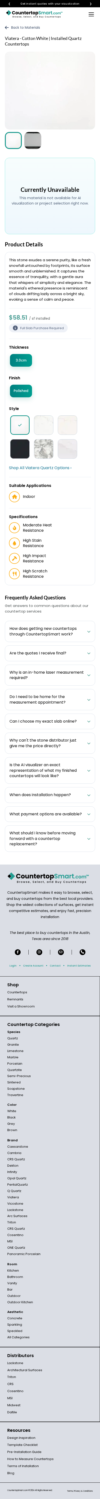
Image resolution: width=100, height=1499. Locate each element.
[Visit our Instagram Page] (39, 952)
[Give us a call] (82, 952)
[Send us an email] (61, 952)
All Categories (18, 1337)
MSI (10, 1241)
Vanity (12, 1283)
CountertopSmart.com (17, 1490)
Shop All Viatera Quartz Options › (40, 468)
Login (13, 966)
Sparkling (14, 1324)
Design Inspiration (21, 1437)
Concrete (14, 1318)
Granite (13, 1044)
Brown (12, 1130)
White (11, 1111)
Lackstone (15, 1210)
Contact (55, 966)
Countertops (17, 992)
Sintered (14, 1082)
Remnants (15, 999)
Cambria (14, 1153)
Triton (11, 1222)
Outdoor (14, 1296)
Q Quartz (14, 1191)
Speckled (14, 1331)
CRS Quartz (16, 1159)
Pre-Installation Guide (24, 1452)
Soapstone (16, 1088)
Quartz (12, 1038)
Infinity (12, 1172)
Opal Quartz (16, 1178)
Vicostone (15, 1203)
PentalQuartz (17, 1184)
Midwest (13, 1405)
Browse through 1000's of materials (46, 3)
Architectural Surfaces (24, 1370)
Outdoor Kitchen (20, 1302)
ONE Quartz (16, 1247)
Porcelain (14, 1063)
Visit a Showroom (21, 1006)
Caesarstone (17, 1146)
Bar (10, 1289)
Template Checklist (22, 1445)
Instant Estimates (79, 966)
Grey (11, 1123)
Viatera (13, 1197)
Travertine (15, 1095)
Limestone (15, 1051)
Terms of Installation (23, 1466)
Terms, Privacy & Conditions (80, 1491)
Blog (10, 1473)
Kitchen (13, 1270)
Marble (12, 1057)
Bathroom (15, 1277)
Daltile (12, 1412)
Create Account (33, 966)
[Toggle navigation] (91, 14)
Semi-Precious (19, 1076)
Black (11, 1117)
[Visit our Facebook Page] (18, 952)
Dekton (12, 1165)
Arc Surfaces (17, 1216)
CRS (10, 1384)
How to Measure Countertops (30, 1459)
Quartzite (14, 1070)
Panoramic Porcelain (24, 1254)
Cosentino (15, 1235)
